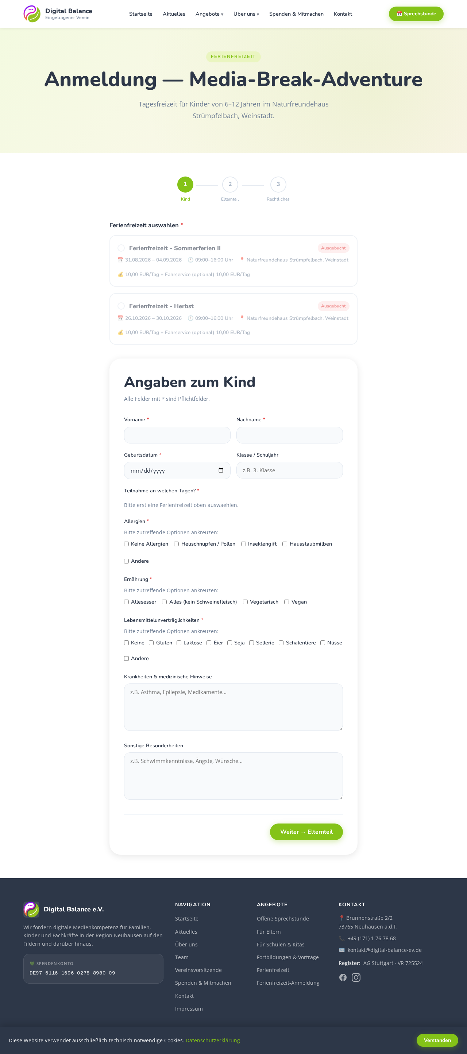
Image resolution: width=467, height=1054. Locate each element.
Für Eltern (269, 931)
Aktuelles (174, 14)
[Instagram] (356, 979)
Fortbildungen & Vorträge (288, 957)
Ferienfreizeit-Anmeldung (288, 982)
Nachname (250, 419)
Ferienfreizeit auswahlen (146, 225)
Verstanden (437, 1040)
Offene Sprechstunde (283, 918)
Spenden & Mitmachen (296, 14)
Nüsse (334, 642)
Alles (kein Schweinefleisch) (203, 601)
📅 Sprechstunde (416, 13)
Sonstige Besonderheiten (153, 745)
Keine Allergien (149, 543)
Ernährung (138, 579)
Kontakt (343, 14)
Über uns (244, 14)
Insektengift (262, 543)
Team (182, 957)
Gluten (164, 642)
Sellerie (265, 642)
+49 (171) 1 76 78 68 (372, 938)
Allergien (136, 521)
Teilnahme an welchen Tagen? (161, 490)
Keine (137, 642)
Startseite (141, 14)
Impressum (189, 1008)
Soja (239, 642)
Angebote (208, 14)
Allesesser (143, 601)
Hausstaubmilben (311, 543)
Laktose (193, 642)
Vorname (136, 419)
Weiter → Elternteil (306, 832)
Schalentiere (301, 642)
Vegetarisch (264, 601)
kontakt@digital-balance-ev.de (385, 949)
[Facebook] (343, 979)
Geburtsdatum (142, 455)
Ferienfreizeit (273, 969)
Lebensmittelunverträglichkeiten (163, 620)
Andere (140, 561)
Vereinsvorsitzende (198, 969)
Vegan (299, 601)
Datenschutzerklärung (213, 1040)
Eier (218, 642)
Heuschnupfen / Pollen (208, 543)
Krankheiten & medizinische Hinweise (168, 676)
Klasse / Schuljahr (257, 455)
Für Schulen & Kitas (281, 944)
